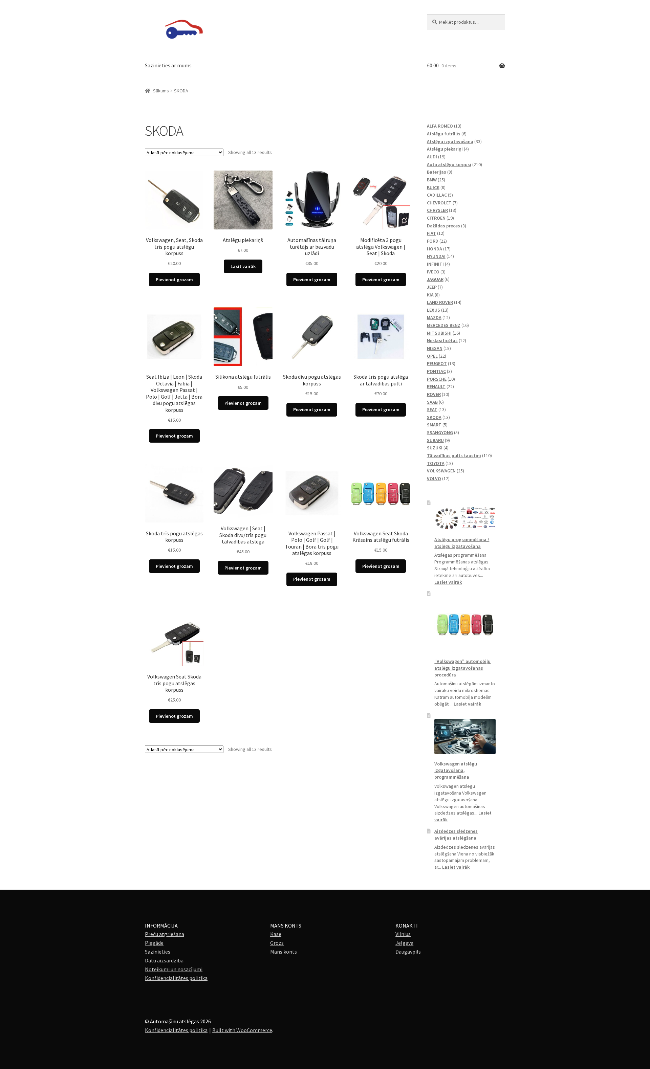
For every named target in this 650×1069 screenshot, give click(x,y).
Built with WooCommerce (242, 1030)
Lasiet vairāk (448, 582)
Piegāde (154, 942)
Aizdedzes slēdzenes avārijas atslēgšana (456, 834)
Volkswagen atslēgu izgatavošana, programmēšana (455, 770)
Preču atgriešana (164, 934)
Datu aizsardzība (164, 960)
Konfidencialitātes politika (176, 978)
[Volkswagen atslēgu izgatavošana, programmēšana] (465, 736)
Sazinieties (157, 951)
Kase (275, 934)
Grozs (277, 942)
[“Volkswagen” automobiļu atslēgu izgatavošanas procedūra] (465, 624)
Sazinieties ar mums (168, 65)
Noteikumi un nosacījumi (173, 969)
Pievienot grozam (174, 279)
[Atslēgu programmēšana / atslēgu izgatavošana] (465, 518)
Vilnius (403, 934)
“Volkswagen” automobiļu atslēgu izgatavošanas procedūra (462, 668)
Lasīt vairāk (243, 266)
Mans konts (283, 951)
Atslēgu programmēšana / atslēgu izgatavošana (461, 542)
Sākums (161, 91)
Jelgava (404, 942)
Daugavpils (408, 951)
